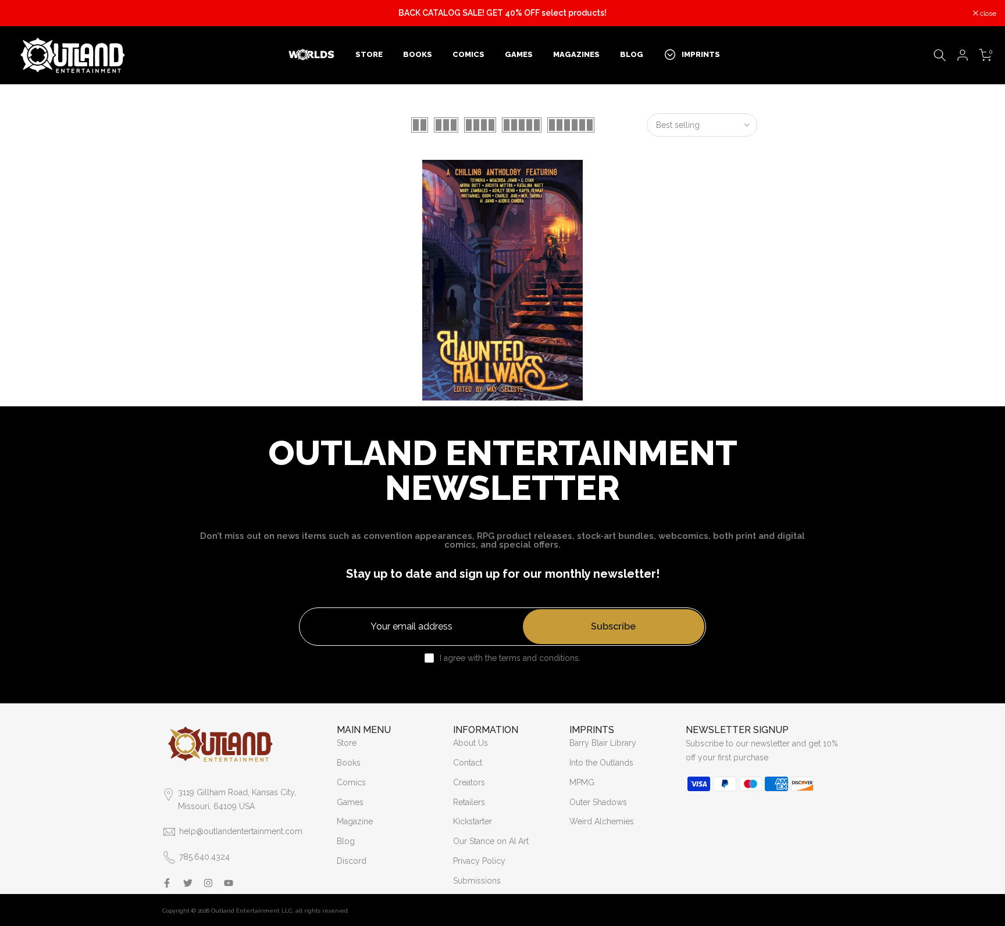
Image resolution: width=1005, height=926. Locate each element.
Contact (467, 762)
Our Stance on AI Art (491, 841)
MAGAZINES (576, 54)
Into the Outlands (601, 762)
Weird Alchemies (601, 821)
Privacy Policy (479, 861)
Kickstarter (472, 821)
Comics (351, 782)
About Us (470, 743)
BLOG (631, 54)
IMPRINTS (701, 54)
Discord (351, 861)
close (23, 13)
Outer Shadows (598, 802)
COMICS (468, 54)
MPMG (581, 782)
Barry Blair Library (602, 743)
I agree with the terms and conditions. (510, 658)
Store (347, 743)
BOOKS (417, 54)
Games (350, 802)
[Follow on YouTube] (228, 883)
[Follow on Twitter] (188, 883)
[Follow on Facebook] (167, 883)
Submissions (477, 880)
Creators (469, 782)
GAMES (519, 54)
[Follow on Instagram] (208, 883)
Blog (346, 841)
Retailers (469, 802)
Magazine (355, 821)
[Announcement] (502, 13)
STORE (369, 54)
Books (349, 762)
